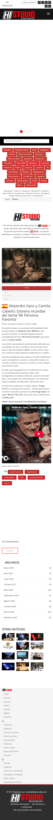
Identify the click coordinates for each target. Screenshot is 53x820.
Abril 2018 (8, 590)
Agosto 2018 (9, 601)
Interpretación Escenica (12, 782)
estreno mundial (15, 472)
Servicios (6, 702)
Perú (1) (37, 193)
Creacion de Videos (10, 732)
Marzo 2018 (8, 612)
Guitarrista (28, 159)
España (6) (45, 191)
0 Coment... (8, 295)
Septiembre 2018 (11, 596)
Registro (6, 713)
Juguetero (40, 176)
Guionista (7, 755)
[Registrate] (46, 6)
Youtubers (39, 154)
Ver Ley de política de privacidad (27, 810)
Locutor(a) (28, 168)
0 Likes (5, 299)
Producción (39, 159)
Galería (6, 706)
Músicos (12, 154)
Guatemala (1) (20, 193)
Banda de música (25, 154)
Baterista (26, 172)
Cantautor (45, 163)
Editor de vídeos (14, 159)
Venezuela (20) (38, 196)
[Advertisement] (26, 47)
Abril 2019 (8, 573)
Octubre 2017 (9, 585)
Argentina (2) (8, 191)
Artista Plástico (23, 181)
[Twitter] (46, 2)
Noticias (6, 709)
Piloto (19, 185)
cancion (6, 483)
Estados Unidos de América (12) (20, 196)
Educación (8, 163)
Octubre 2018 (9, 607)
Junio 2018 (8, 579)
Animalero (33, 163)
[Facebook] (39, 2)
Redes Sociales (9, 778)
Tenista (34, 181)
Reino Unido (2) (8, 193)
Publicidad (7, 729)
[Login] (49, 6)
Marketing (7, 744)
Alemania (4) (35, 191)
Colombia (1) (25, 191)
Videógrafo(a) (38, 172)
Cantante (39, 168)
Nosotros (7, 698)
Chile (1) (17, 191)
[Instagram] (42, 2)
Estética (18, 168)
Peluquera (7, 168)
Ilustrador (10, 181)
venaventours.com (34, 792)
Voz (47, 168)
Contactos (7, 717)
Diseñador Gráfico (22, 150)
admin (6, 292)
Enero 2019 (8, 568)
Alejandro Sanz (32, 472)
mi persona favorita (36, 477)
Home (7, 199)
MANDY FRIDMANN (13, 466)
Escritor (44, 181)
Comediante (13, 172)
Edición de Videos (10, 736)
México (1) (29, 193)
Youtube (6, 763)
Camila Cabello (9, 477)
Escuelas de (27, 176)
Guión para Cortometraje (13, 771)
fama (22, 477)
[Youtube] (49, 2)
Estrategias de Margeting (12, 775)
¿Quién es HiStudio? (29, 2)
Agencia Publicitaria (10, 751)
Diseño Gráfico (9, 748)
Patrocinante (14, 176)
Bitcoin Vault (31, 185)
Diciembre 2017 (10, 618)
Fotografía (44, 150)
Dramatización (9, 740)
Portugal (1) (45, 193)
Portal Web (21, 163)
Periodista (7, 150)
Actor (34, 150)
